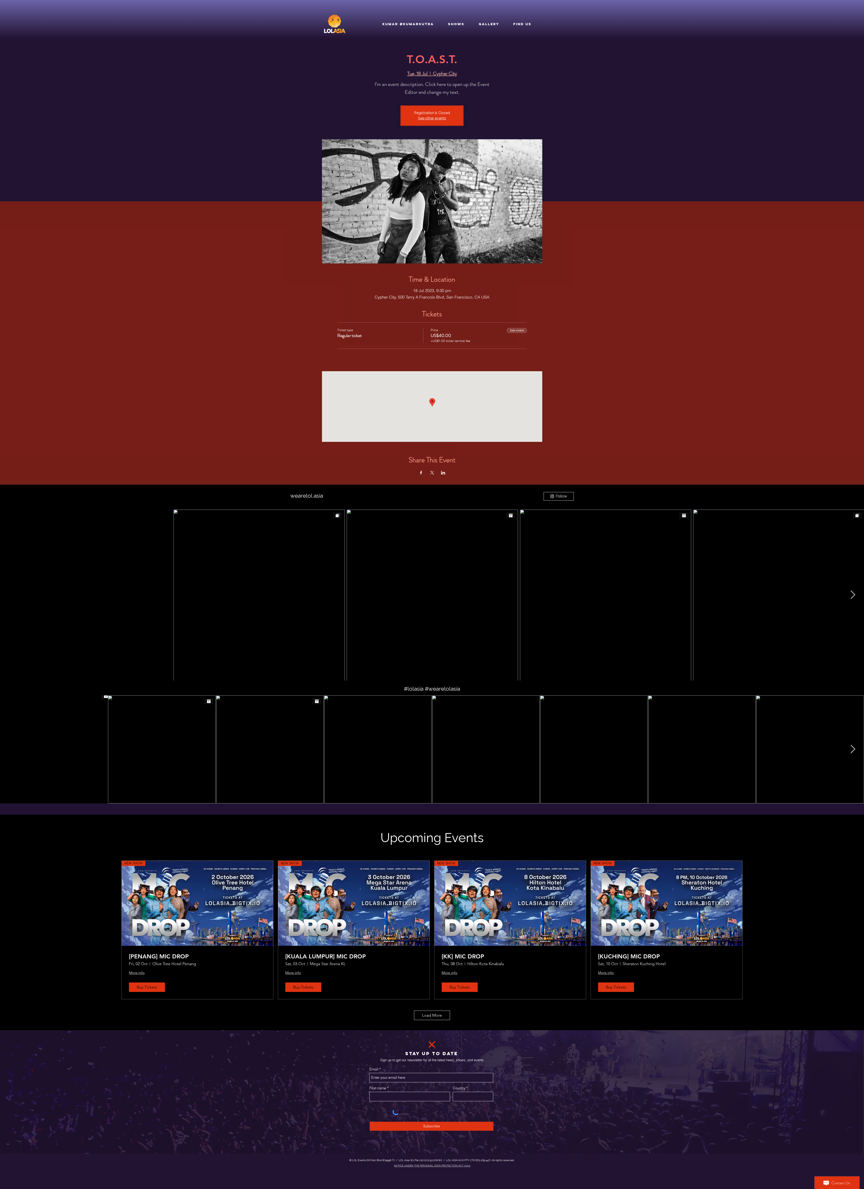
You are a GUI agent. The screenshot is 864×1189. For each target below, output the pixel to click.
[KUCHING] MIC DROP (629, 956)
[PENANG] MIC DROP (159, 956)
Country (459, 1088)
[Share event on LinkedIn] (443, 472)
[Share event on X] (432, 472)
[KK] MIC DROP (463, 956)
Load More (432, 1015)
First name (377, 1088)
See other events (432, 118)
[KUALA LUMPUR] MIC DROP (325, 956)
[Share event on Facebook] (421, 472)
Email (373, 1069)
